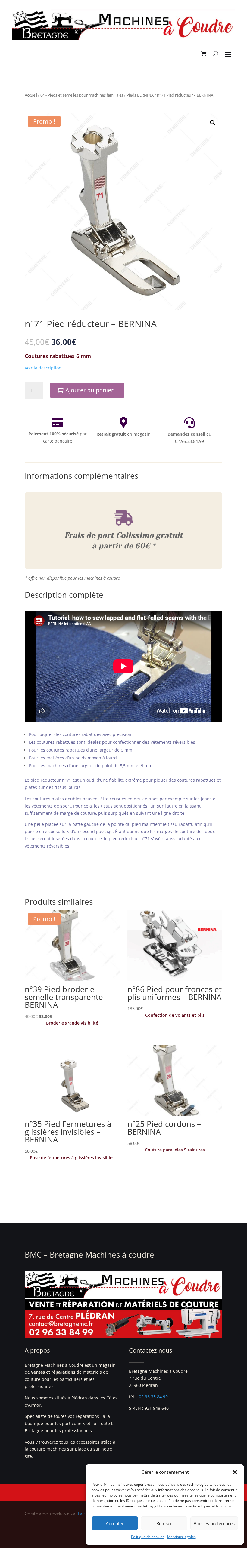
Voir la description (43, 368)
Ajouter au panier (89, 390)
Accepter (115, 1523)
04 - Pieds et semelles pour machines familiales (81, 95)
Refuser (164, 1523)
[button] (235, 1472)
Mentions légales (181, 1536)
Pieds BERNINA (140, 95)
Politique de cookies (147, 1536)
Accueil (31, 95)
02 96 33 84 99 (153, 1396)
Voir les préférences (214, 1523)
